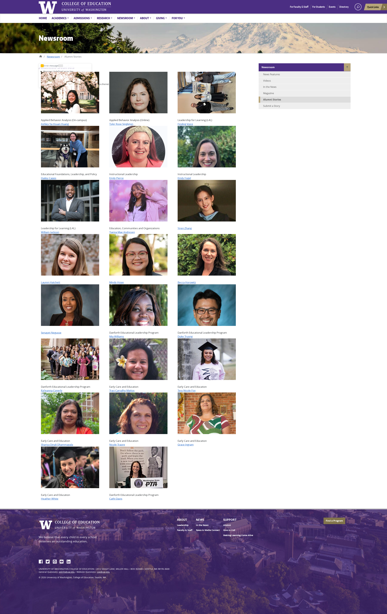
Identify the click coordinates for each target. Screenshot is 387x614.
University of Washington (48, 7)
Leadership (183, 525)
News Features (271, 74)
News (200, 520)
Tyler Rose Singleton (121, 124)
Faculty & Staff (184, 530)
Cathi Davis (115, 498)
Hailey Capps (48, 178)
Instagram (56, 561)
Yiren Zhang (185, 228)
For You (177, 18)
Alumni (227, 525)
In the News (269, 87)
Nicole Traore (117, 444)
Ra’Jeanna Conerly (51, 390)
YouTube (63, 561)
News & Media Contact (208, 530)
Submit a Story (271, 106)
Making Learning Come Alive (238, 535)
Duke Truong (185, 336)
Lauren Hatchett (50, 282)
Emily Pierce (116, 178)
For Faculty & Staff (299, 6)
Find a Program (334, 520)
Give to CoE (229, 530)
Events (332, 6)
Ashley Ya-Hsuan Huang (55, 124)
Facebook (42, 561)
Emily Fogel (184, 178)
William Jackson (50, 232)
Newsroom (125, 18)
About (144, 18)
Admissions (82, 18)
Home (43, 18)
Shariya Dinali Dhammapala (57, 444)
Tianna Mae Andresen (122, 232)
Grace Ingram (186, 444)
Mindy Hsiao (116, 282)
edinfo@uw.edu (67, 572)
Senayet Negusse (51, 332)
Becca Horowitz (187, 282)
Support (229, 520)
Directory (344, 6)
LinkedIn (70, 561)
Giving (160, 18)
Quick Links (373, 7)
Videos (267, 80)
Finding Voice (185, 124)
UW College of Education (86, 7)
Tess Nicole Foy (187, 390)
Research (103, 18)
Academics (59, 18)
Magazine (268, 93)
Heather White (49, 498)
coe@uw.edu (103, 572)
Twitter (49, 561)
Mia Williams (116, 336)
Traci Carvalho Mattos (122, 390)
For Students (318, 6)
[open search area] (358, 6)
